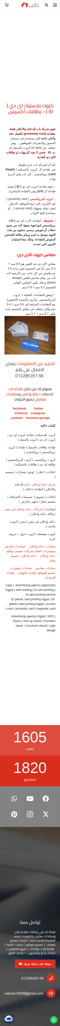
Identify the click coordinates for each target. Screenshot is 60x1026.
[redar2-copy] (30, 5)
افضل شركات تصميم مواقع (24, 551)
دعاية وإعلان (48, 555)
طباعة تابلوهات (27, 572)
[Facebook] (46, 799)
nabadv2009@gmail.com (23, 993)
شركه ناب (15, 388)
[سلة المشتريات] (6, 5)
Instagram (38, 413)
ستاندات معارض (45, 568)
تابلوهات (26, 936)
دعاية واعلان (31, 393)
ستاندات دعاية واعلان (42, 546)
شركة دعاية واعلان (43, 484)
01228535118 (32, 978)
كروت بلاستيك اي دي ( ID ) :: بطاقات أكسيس (30, 108)
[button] (55, 5)
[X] (46, 814)
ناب (38, 129)
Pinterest (21, 413)
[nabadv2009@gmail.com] (49, 993)
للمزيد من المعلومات (35, 363)
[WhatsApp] (14, 799)
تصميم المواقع (47, 572)
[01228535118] (49, 978)
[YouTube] (30, 799)
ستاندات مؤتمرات (21, 568)
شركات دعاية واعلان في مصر (23, 509)
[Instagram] (30, 814)
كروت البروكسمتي (41, 199)
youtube (17, 418)
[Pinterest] (14, 814)
